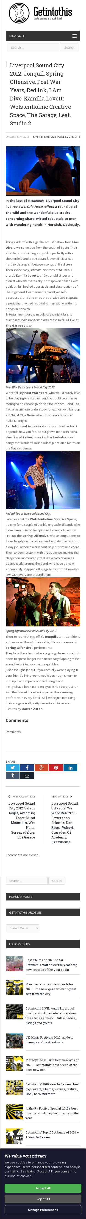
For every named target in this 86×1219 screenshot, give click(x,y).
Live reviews (41, 136)
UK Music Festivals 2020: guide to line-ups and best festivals (49, 1039)
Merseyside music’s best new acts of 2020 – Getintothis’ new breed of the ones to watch (52, 1065)
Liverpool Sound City (65, 136)
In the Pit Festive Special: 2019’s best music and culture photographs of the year (52, 1113)
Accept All (43, 1188)
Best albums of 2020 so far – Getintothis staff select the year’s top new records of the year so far (51, 965)
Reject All (43, 1199)
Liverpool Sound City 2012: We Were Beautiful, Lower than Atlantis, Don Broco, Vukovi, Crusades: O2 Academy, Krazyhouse (64, 822)
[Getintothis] (43, 12)
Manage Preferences (43, 1210)
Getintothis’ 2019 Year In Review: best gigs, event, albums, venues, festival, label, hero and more (52, 1089)
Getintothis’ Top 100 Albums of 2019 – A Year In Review (52, 1134)
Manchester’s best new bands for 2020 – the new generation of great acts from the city (50, 989)
